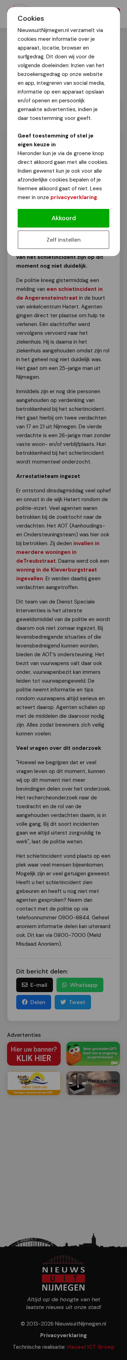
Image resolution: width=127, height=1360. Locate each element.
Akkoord (64, 218)
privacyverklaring (73, 197)
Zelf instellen (64, 239)
